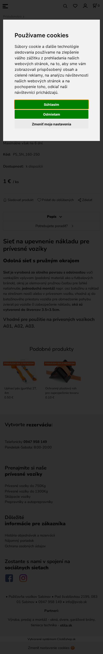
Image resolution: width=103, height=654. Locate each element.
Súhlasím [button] (51, 104)
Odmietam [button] (51, 114)
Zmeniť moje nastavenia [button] (51, 124)
